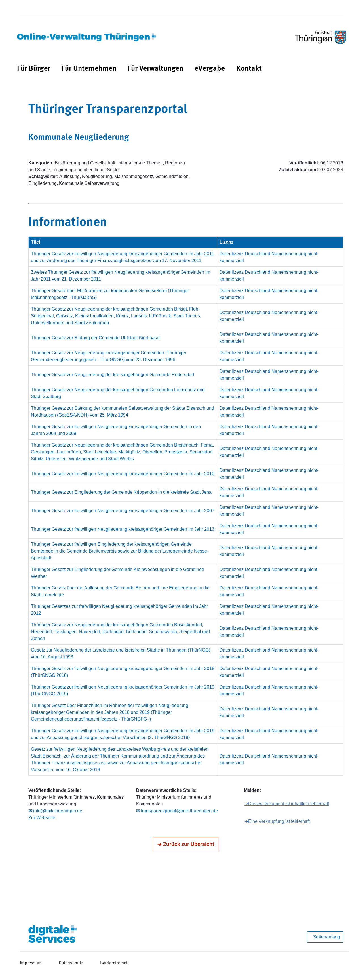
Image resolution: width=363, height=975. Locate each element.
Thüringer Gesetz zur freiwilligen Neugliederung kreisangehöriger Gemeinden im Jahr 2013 (122, 529)
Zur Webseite (41, 817)
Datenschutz (71, 963)
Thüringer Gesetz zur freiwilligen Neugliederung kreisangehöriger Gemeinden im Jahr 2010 (122, 473)
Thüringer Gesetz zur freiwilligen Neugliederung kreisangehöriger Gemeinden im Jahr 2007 (122, 510)
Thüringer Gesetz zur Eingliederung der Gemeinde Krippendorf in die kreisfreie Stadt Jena (121, 492)
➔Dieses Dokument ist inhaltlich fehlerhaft (286, 803)
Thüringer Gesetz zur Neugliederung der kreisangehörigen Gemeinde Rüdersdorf (112, 374)
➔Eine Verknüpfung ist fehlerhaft (277, 821)
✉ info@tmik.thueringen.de (55, 810)
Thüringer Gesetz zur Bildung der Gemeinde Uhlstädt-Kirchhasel (96, 337)
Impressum (31, 963)
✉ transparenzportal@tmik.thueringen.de (177, 810)
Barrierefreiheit (114, 963)
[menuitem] (33, 68)
